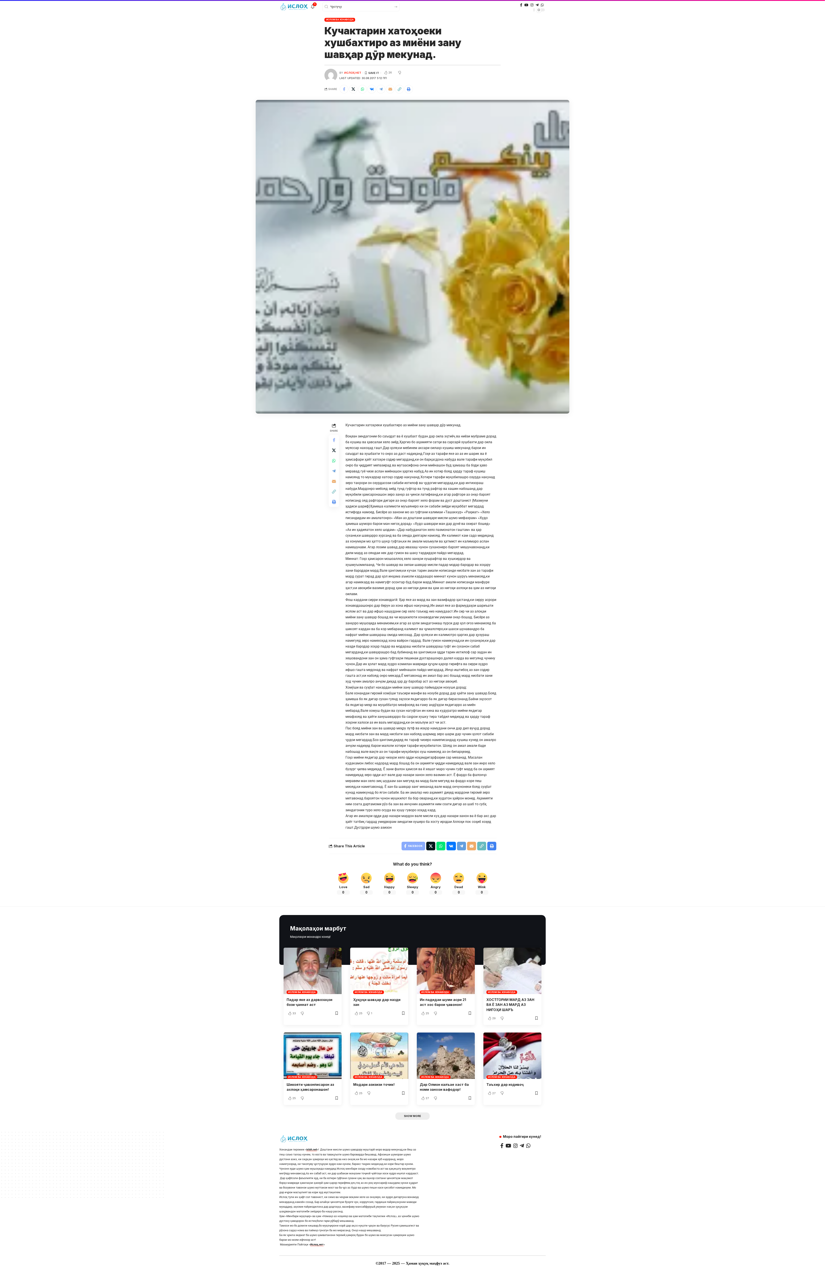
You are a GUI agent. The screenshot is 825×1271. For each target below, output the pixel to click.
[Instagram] (532, 5)
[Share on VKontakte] (371, 89)
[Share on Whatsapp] (362, 89)
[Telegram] (537, 5)
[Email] (390, 89)
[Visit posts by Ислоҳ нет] (330, 75)
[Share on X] (353, 89)
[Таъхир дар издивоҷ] (512, 1056)
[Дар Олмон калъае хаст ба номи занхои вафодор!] (446, 1056)
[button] (399, 89)
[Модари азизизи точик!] (379, 1056)
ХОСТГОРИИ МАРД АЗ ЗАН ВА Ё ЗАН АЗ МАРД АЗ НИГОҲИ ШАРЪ (510, 1005)
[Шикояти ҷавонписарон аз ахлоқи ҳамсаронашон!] (313, 1056)
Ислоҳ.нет (317, 1244)
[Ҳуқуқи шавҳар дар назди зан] (379, 971)
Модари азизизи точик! (374, 1084)
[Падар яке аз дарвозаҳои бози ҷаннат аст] (313, 971)
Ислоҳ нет (352, 72)
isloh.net (311, 1149)
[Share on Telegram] (381, 89)
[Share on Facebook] (344, 89)
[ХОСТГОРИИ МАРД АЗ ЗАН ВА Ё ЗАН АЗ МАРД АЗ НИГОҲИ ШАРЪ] (512, 971)
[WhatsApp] (542, 5)
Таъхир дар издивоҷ (505, 1084)
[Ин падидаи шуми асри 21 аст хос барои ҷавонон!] (446, 971)
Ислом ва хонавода (340, 19)
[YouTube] (526, 5)
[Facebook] (521, 5)
